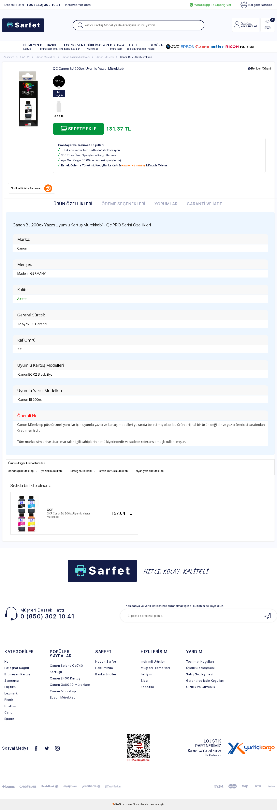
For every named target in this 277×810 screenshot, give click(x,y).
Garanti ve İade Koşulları (205, 680)
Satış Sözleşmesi (199, 674)
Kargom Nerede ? (261, 5)
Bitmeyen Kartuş (17, 674)
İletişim (146, 674)
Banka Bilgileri (106, 674)
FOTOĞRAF (156, 46)
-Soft (117, 804)
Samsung (11, 680)
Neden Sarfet (105, 661)
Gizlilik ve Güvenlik (200, 687)
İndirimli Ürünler (153, 661)
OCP (50, 510)
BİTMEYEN (31, 46)
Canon (9, 712)
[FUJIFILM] (247, 46)
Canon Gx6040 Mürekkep (70, 685)
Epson (9, 719)
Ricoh (8, 700)
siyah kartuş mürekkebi (113, 471)
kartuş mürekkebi (81, 471)
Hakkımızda (104, 668)
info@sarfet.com (78, 4)
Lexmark (11, 693)
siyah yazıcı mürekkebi (150, 471)
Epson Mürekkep (63, 697)
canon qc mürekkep (21, 471)
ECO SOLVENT (75, 46)
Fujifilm (10, 687)
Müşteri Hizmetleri (155, 668)
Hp (6, 661)
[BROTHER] (217, 46)
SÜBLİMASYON (98, 46)
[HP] (172, 46)
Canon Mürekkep (63, 691)
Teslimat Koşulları (200, 661)
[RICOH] (232, 46)
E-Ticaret (127, 804)
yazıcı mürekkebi (51, 471)
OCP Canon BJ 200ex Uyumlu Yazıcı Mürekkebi (68, 515)
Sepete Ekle (82, 128)
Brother (10, 706)
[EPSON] (187, 46)
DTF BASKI (51, 46)
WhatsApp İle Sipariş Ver (212, 5)
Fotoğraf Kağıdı (16, 668)
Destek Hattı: (32, 4)
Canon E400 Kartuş (65, 678)
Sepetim (147, 687)
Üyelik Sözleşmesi (200, 668)
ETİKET (136, 46)
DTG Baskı (117, 46)
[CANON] (202, 46)
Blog (144, 680)
